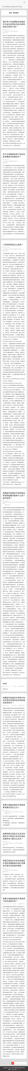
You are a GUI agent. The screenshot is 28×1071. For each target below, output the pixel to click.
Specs (18, 1069)
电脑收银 (11, 161)
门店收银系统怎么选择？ (13, 244)
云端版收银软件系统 (9, 811)
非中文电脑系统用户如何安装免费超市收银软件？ (14, 155)
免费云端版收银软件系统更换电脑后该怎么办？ (14, 806)
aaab (5, 683)
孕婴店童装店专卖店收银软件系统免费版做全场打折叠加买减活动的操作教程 (14, 863)
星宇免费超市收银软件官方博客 (12, 6)
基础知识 (11, 502)
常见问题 (11, 31)
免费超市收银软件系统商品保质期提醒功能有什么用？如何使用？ (14, 495)
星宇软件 (6, 32)
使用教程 (6, 31)
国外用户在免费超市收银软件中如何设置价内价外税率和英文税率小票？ (14, 24)
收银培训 (15, 31)
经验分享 (15, 161)
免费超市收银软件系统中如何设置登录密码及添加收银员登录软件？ (14, 700)
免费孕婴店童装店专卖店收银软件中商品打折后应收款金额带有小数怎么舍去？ (14, 836)
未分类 (14, 686)
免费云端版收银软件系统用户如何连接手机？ (14, 899)
